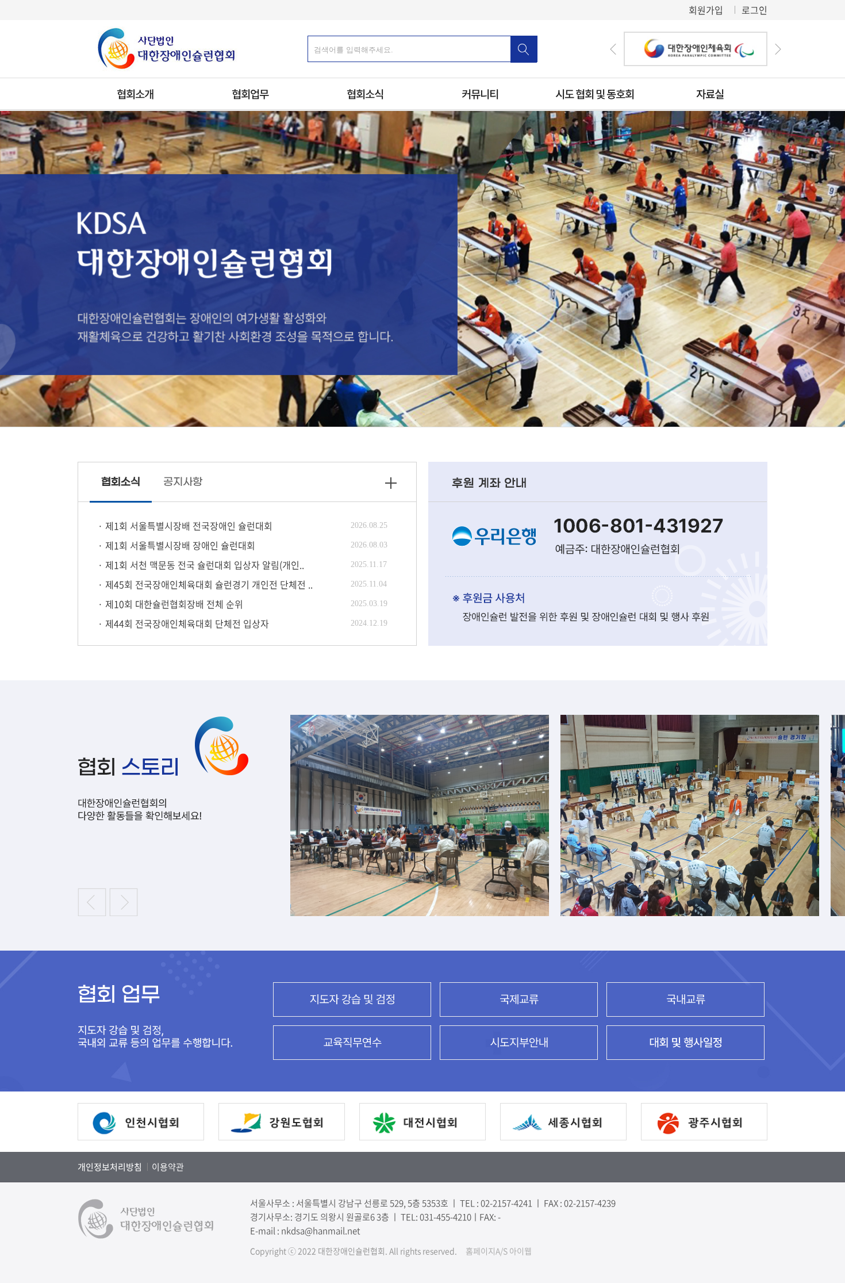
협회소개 (135, 94)
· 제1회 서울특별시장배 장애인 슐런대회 (176, 545)
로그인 (754, 10)
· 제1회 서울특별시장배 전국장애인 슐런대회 (185, 526)
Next (778, 49)
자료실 (709, 94)
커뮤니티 (480, 94)
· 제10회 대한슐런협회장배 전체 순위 (170, 604)
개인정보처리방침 (110, 1167)
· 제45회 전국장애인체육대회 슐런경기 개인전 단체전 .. (205, 584)
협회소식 (365, 94)
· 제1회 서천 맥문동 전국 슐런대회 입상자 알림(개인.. (201, 565)
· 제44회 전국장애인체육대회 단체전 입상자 (183, 623)
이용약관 (168, 1167)
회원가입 (706, 10)
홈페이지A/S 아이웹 (499, 1251)
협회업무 (250, 94)
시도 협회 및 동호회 (594, 94)
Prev (613, 49)
